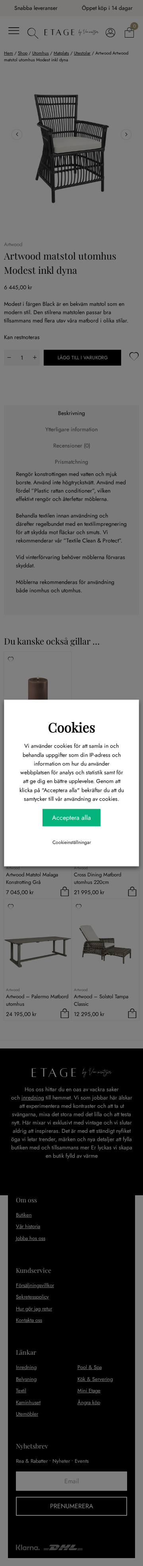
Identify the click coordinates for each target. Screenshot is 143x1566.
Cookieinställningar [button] (71, 842)
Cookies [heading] (71, 727)
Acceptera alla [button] (71, 817)
